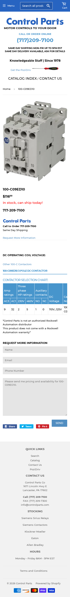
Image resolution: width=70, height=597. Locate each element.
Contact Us (35, 464)
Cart (64, 7)
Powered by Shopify (48, 583)
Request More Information (19, 237)
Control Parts (24, 583)
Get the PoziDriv (21, 69)
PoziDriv (35, 469)
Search (35, 455)
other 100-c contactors (17, 264)
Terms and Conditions (33, 570)
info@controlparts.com (35, 504)
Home (6, 88)
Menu (11, 5)
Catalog (35, 460)
